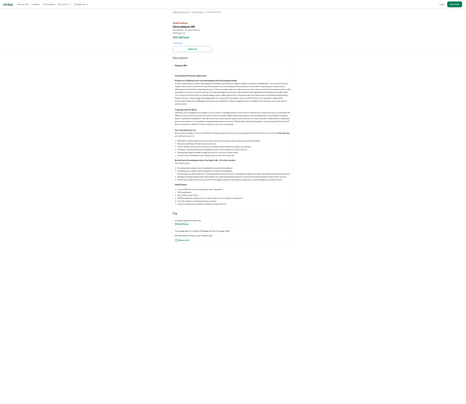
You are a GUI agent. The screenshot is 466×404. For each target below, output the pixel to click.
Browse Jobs (23, 4)
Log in (441, 4)
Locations (36, 4)
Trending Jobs (79, 4)
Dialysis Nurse (198, 12)
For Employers (49, 4)
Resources (62, 4)
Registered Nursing (181, 12)
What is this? (183, 240)
